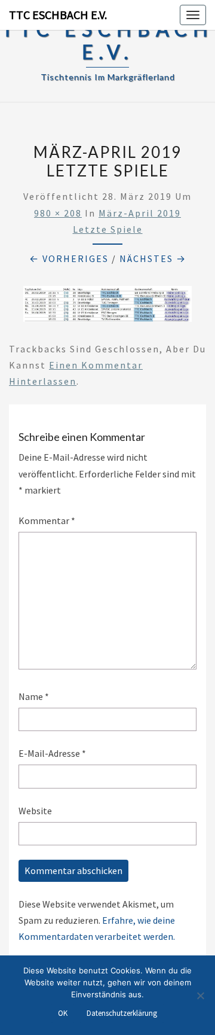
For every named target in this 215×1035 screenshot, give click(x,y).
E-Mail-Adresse (52, 753)
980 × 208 (58, 213)
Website (35, 811)
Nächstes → (152, 258)
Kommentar (47, 520)
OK (62, 1013)
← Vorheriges (69, 258)
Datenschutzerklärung (122, 1013)
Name (34, 696)
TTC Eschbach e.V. (58, 14)
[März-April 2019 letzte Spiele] (107, 307)
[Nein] (200, 995)
